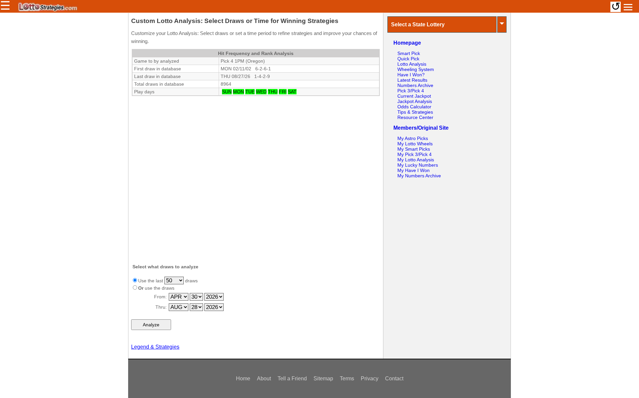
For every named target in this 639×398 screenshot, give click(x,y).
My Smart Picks (413, 149)
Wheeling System (415, 69)
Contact (394, 378)
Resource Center (415, 117)
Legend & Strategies (155, 347)
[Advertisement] (256, 138)
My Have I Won (413, 170)
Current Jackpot (414, 96)
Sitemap (323, 378)
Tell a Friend (292, 378)
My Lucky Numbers (417, 165)
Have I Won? (411, 74)
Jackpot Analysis (414, 101)
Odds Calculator (414, 106)
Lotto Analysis (411, 64)
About (264, 378)
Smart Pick (408, 53)
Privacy (369, 378)
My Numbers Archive (419, 175)
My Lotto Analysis (415, 159)
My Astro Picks (412, 138)
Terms (347, 378)
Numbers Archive (415, 85)
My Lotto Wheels (415, 143)
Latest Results (412, 80)
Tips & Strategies (415, 112)
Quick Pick (408, 58)
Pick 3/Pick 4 (410, 90)
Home (243, 378)
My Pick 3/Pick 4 (414, 154)
